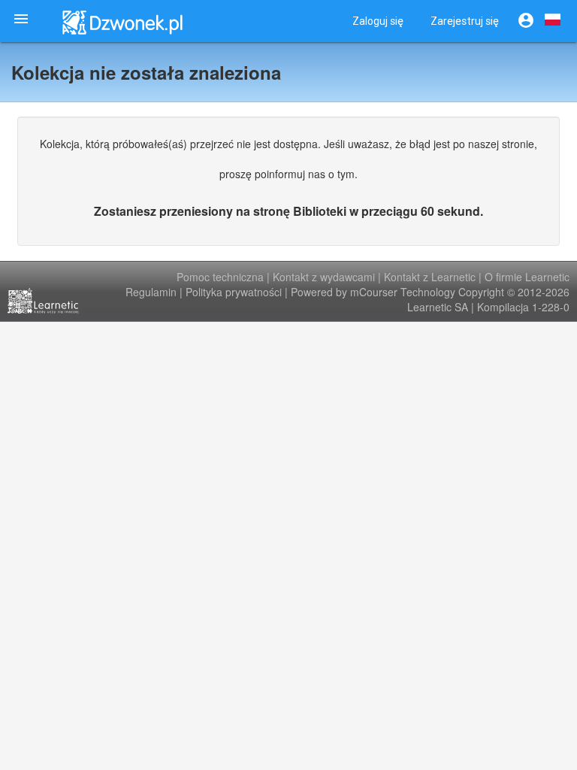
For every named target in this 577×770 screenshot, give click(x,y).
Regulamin (151, 291)
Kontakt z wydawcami (324, 276)
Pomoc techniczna (220, 276)
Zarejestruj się (464, 21)
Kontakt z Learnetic (430, 276)
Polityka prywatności (234, 291)
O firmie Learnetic (527, 276)
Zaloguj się (377, 21)
